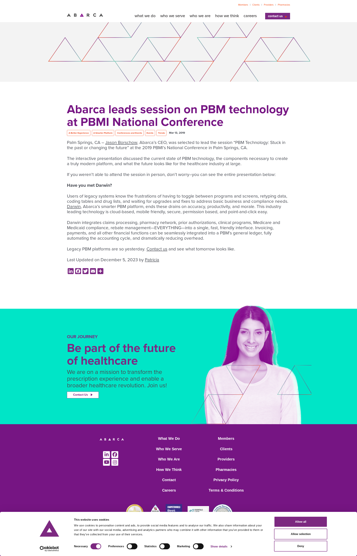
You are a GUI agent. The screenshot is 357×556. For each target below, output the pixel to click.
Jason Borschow (121, 142)
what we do (145, 15)
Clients (256, 4)
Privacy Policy (226, 480)
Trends (161, 133)
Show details (218, 546)
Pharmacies (284, 4)
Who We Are (169, 459)
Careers (169, 490)
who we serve (172, 15)
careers (250, 15)
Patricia (152, 260)
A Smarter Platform (102, 133)
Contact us (157, 249)
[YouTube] (106, 462)
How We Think (169, 470)
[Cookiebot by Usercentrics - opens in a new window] (49, 549)
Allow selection (301, 534)
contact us (275, 16)
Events (150, 133)
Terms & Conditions (226, 490)
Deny (300, 546)
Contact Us (80, 395)
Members (243, 4)
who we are (200, 15)
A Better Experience (79, 133)
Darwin (74, 206)
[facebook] (114, 454)
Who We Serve (169, 449)
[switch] (132, 546)
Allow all (300, 521)
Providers (269, 4)
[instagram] (114, 462)
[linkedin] (106, 454)
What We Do (169, 438)
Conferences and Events (129, 133)
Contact (169, 480)
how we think (227, 15)
